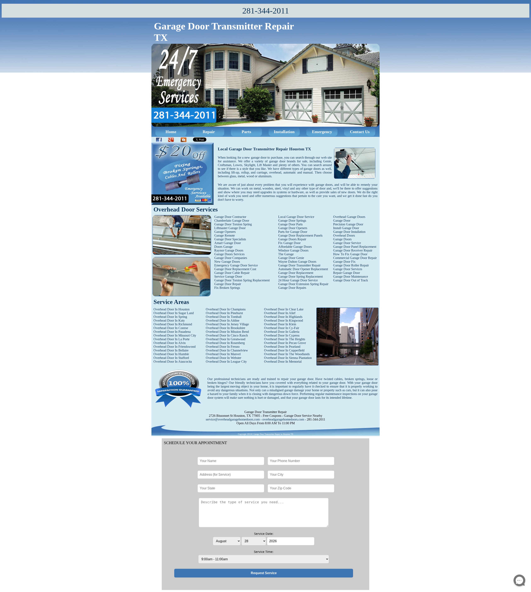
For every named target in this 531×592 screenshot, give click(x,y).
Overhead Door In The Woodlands (287, 354)
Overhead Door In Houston (171, 309)
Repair (209, 131)
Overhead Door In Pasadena (172, 331)
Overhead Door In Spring (170, 316)
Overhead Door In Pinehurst (224, 313)
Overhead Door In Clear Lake (283, 309)
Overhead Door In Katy (169, 320)
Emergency (322, 131)
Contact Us (360, 131)
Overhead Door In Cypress (282, 335)
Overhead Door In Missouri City (174, 335)
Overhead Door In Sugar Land (173, 313)
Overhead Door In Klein (280, 324)
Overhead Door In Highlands (283, 316)
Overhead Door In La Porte (171, 339)
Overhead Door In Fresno (223, 346)
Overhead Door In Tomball (223, 316)
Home (171, 131)
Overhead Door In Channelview (227, 350)
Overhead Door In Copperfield (284, 350)
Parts (246, 131)
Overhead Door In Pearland (282, 346)
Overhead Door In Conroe (170, 328)
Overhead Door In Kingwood (283, 320)
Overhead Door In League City (226, 361)
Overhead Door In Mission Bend (227, 331)
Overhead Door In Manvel (223, 354)
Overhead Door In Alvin (169, 343)
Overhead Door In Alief (279, 313)
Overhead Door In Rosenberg (225, 343)
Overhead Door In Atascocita (172, 361)
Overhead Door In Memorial (283, 361)
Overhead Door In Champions (226, 309)
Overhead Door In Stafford (171, 358)
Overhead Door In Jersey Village (227, 324)
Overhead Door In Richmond (172, 324)
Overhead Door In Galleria (281, 331)
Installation (284, 131)
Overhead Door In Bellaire (171, 350)
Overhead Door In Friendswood (174, 346)
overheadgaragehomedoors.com (283, 419)
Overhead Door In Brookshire (225, 328)
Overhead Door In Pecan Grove (285, 343)
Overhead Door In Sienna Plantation (288, 358)
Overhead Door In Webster (223, 358)
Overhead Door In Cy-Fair (281, 328)
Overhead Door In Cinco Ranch (227, 335)
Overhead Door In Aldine (222, 320)
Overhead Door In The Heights (284, 339)
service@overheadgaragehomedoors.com (233, 419)
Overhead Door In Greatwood (225, 339)
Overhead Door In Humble (171, 354)
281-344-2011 (265, 10)
